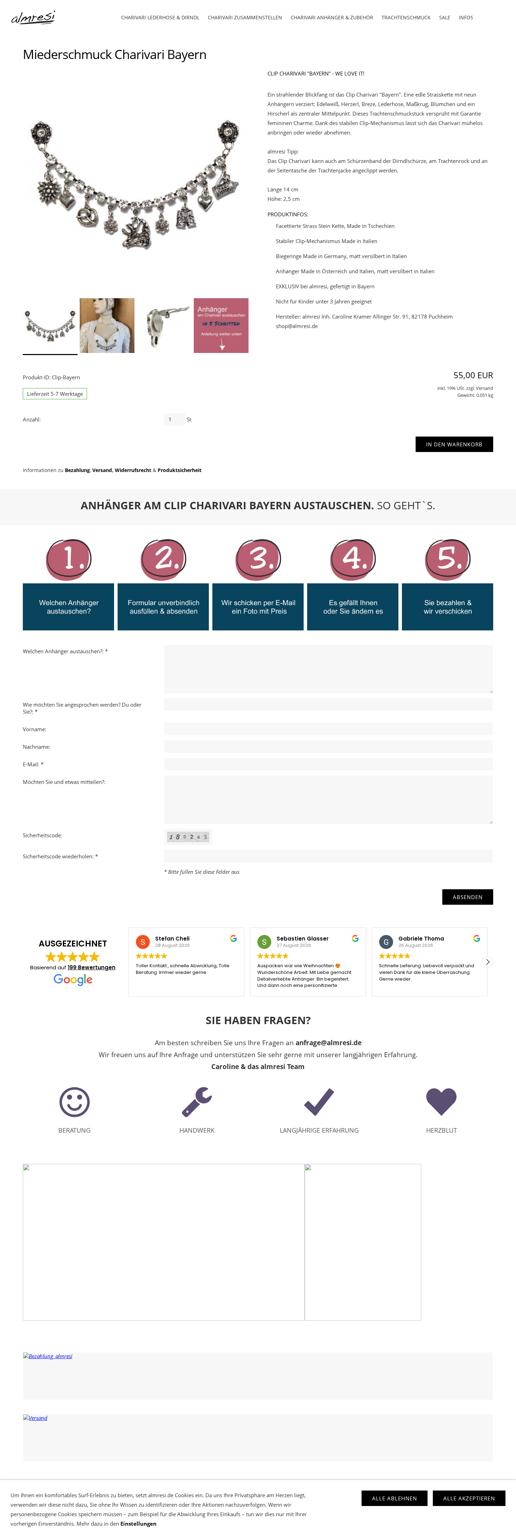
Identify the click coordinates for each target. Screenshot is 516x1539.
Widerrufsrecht (133, 470)
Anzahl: (32, 419)
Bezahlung (77, 470)
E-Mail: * (33, 764)
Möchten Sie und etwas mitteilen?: (64, 781)
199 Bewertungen (91, 967)
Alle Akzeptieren (469, 1498)
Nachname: (36, 746)
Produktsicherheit (179, 470)
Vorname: (34, 729)
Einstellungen (138, 1523)
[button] (487, 962)
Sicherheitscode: (42, 835)
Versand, (102, 470)
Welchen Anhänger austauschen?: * (65, 651)
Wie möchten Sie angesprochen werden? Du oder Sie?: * (82, 708)
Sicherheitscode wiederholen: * (60, 856)
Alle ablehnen (394, 1498)
